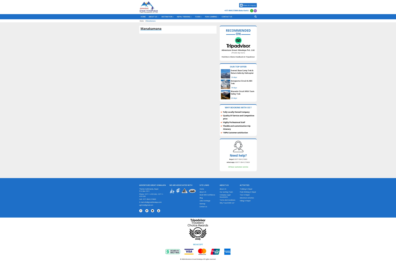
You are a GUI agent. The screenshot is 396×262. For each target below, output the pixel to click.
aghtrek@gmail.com (146, 205)
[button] (153, 16)
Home (142, 21)
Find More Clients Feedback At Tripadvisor (238, 57)
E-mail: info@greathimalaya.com (150, 202)
